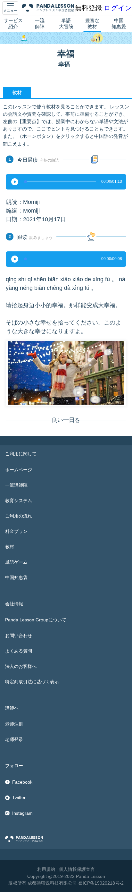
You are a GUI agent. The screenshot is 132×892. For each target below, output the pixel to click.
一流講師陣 (16, 485)
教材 (9, 546)
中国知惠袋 (118, 23)
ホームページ (18, 469)
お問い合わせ (18, 635)
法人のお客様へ (21, 666)
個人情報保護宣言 (77, 869)
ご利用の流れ (18, 515)
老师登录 (14, 739)
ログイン (118, 8)
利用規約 (46, 869)
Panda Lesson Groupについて (35, 619)
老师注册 (14, 724)
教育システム (18, 500)
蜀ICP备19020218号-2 (101, 883)
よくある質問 (18, 650)
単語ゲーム (16, 562)
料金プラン (16, 531)
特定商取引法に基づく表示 (32, 681)
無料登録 (88, 8)
